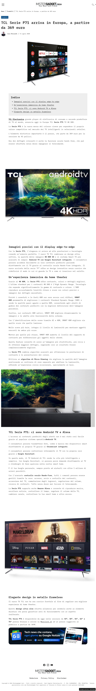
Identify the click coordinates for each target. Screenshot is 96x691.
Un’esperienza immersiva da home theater (34, 105)
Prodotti (5, 17)
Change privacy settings (87, 689)
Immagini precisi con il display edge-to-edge (36, 102)
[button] (94, 4)
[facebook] (44, 665)
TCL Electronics (16, 119)
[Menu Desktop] (3, 4)
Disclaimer (61, 678)
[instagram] (48, 665)
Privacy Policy (47, 678)
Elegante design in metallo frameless (32, 112)
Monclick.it (46, 622)
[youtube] (52, 665)
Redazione (34, 678)
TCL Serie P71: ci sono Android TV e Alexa (35, 108)
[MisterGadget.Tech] (49, 4)
